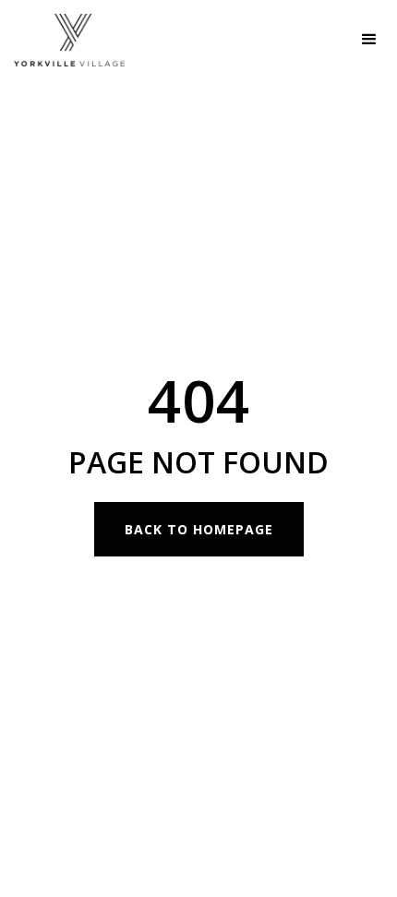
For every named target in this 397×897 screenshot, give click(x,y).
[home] (62, 40)
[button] (369, 39)
